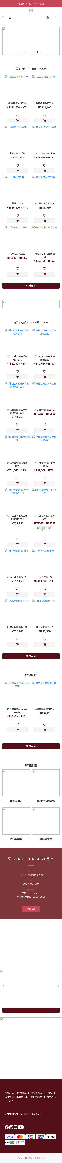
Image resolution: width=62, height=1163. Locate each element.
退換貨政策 (22, 1096)
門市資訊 (51, 1096)
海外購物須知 (36, 1096)
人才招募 (9, 1100)
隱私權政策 (36, 1092)
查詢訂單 (51, 1092)
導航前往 (31, 908)
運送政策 (9, 1096)
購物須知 (22, 1092)
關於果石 (9, 1092)
